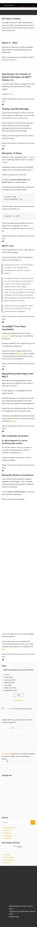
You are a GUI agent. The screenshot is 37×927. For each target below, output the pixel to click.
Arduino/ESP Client (10, 690)
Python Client (8, 677)
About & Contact (20, 906)
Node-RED (7, 838)
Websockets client (10, 688)
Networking (7, 833)
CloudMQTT (6, 336)
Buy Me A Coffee (9, 828)
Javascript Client (9, 680)
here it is (13, 421)
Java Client (8, 685)
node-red (7, 855)
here (15, 60)
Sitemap (12, 906)
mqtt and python (9, 860)
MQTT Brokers (9, 857)
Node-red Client (9, 682)
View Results (18, 700)
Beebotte (20, 353)
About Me (7, 830)
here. (21, 453)
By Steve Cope (14, 916)
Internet (6, 862)
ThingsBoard (6, 754)
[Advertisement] (18, 796)
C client (6, 675)
